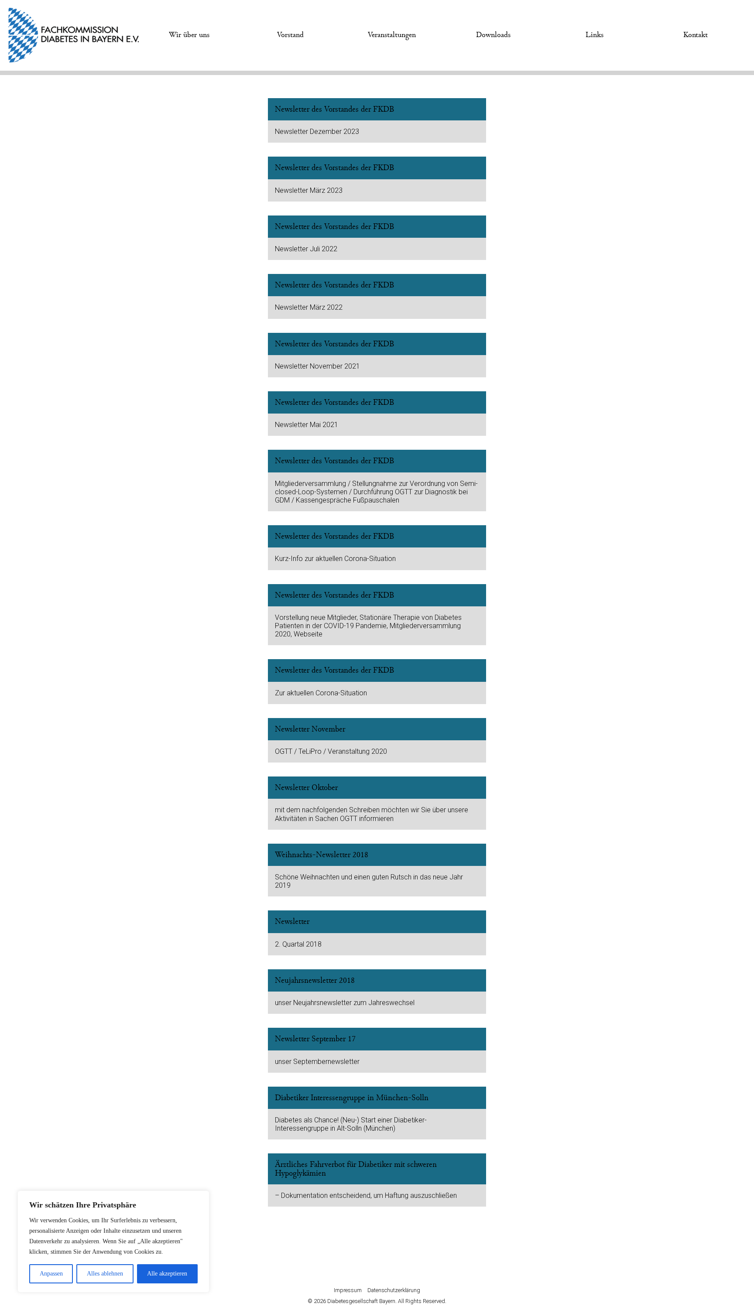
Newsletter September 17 (315, 1039)
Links (594, 35)
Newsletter (292, 921)
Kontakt (695, 35)
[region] (113, 1241)
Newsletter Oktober (306, 787)
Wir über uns (189, 35)
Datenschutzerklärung (393, 1290)
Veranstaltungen (392, 35)
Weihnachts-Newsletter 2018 (321, 855)
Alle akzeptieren (167, 1273)
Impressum (348, 1290)
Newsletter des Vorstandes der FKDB (334, 109)
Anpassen (51, 1273)
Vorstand (290, 35)
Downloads (493, 35)
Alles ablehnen (105, 1273)
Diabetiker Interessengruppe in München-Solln (351, 1098)
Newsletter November (310, 729)
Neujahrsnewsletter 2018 (315, 980)
